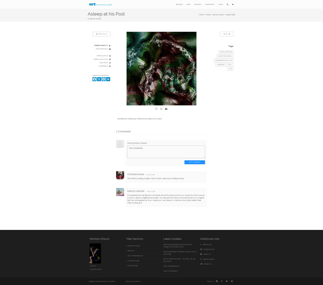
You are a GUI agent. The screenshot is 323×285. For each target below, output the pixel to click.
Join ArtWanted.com (135, 256)
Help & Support (208, 259)
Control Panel (133, 266)
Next (226, 34)
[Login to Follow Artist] (166, 109)
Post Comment (195, 162)
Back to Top (207, 244)
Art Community (133, 261)
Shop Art (131, 251)
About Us (206, 254)
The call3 (93, 266)
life (230, 69)
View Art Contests (170, 271)
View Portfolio (102, 49)
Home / (202, 15)
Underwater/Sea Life (223, 60)
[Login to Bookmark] (161, 109)
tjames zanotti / (219, 15)
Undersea (220, 65)
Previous (102, 34)
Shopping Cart (208, 249)
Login (220, 4)
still (230, 65)
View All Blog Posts (170, 266)
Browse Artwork (134, 246)
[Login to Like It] (156, 109)
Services (197, 4)
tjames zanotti (95, 19)
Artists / (209, 15)
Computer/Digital (225, 56)
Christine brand (135, 174)
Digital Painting (226, 52)
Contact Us (207, 264)
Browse (179, 4)
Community (210, 4)
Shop (188, 4)
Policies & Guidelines (133, 281)
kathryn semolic (136, 191)
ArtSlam (112, 281)
